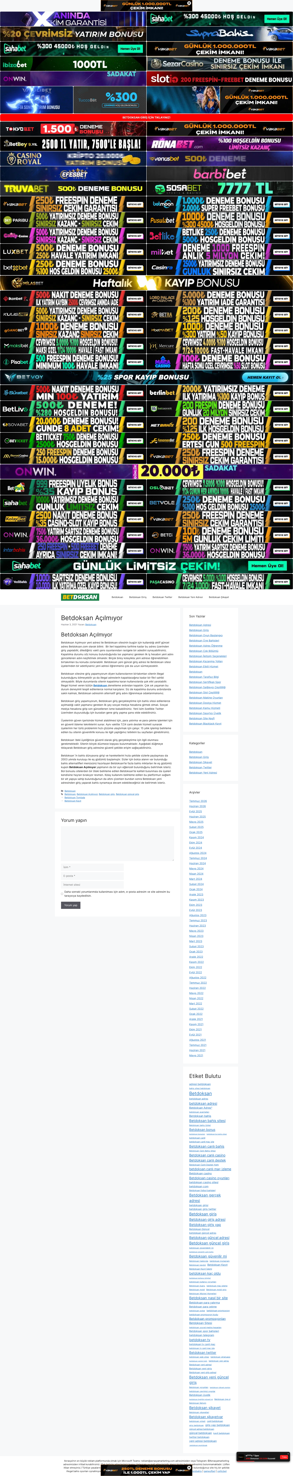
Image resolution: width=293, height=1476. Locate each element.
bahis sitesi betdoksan (199, 1088)
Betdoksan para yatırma (204, 1302)
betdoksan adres (198, 1098)
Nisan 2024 (196, 873)
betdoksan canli (197, 1138)
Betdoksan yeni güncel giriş (209, 1380)
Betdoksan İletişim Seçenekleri (208, 656)
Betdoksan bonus (202, 1130)
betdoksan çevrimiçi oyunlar (202, 1391)
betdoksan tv (199, 1340)
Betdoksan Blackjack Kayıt (205, 723)
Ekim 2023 (195, 904)
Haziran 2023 (197, 925)
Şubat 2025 (196, 827)
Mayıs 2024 (196, 868)
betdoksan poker (197, 1311)
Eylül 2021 (195, 1034)
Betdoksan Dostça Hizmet (205, 702)
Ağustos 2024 (197, 853)
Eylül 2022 (195, 972)
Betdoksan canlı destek (207, 1160)
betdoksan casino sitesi (203, 1182)
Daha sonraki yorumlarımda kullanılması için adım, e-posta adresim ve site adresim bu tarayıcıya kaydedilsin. (117, 893)
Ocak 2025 (196, 832)
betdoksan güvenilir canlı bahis (201, 1252)
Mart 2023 (195, 941)
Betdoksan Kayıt (73, 801)
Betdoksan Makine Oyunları (206, 697)
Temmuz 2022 (198, 982)
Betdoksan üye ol (222, 1399)
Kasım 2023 (196, 899)
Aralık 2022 (196, 956)
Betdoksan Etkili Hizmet (203, 666)
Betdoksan (117, 597)
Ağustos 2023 (197, 915)
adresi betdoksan (200, 1084)
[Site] (73, 204)
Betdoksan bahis (200, 1116)
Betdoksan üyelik (199, 1395)
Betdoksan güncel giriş (127, 794)
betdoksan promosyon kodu (203, 1314)
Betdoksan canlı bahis (206, 1146)
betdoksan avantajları (199, 1112)
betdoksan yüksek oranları (220, 1388)
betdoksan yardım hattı (198, 1361)
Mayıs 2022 (196, 993)
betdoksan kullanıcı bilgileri (200, 1278)
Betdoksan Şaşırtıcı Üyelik (205, 713)
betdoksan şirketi (197, 1421)
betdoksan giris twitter (202, 1209)
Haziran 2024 (197, 863)
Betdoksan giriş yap (205, 1225)
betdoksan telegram (201, 1335)
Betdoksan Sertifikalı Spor (205, 682)
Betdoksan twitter (202, 1352)
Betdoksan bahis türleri (200, 1125)
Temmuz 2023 (198, 920)
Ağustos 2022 (197, 977)
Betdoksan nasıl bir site (208, 1298)
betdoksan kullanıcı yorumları (202, 1282)
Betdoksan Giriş (137, 597)
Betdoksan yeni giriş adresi (202, 1372)
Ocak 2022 (196, 1013)
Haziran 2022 (197, 987)
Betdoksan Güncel (199, 1229)
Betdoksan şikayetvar (206, 1417)
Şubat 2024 (196, 884)
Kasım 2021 (196, 1024)
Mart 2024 (195, 878)
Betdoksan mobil (197, 1289)
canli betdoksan (215, 1421)
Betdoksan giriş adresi (207, 1219)
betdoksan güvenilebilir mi (201, 1248)
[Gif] (146, 283)
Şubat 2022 (196, 1008)
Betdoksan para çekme (203, 1306)
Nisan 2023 (196, 936)
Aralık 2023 (196, 894)
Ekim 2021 (195, 1029)
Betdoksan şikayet (205, 1407)
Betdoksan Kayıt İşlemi (200, 1269)
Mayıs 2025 (196, 821)
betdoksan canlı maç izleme (210, 1169)
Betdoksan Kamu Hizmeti (204, 708)
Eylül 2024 (195, 847)
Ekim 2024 (195, 842)
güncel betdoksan (200, 1433)
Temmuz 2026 (198, 801)
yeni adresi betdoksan (203, 1441)
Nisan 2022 (196, 998)
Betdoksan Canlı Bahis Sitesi (202, 1151)
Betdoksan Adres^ (200, 1107)
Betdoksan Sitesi (200, 1323)
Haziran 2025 (197, 816)
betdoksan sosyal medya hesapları (205, 1327)
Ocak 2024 (196, 889)
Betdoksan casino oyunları (209, 1178)
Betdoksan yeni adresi (200, 1364)
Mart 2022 (195, 1003)
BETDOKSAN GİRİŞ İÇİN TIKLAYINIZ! (146, 117)
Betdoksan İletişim (197, 1403)
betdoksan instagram (220, 1261)
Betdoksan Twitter (162, 597)
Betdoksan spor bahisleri (204, 1331)
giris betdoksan (196, 1425)
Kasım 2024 (196, 837)
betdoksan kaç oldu (205, 1273)
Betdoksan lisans (197, 1286)
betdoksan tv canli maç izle (202, 1348)
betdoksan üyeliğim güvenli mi (201, 1399)
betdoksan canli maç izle (201, 1141)
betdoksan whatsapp (220, 1357)
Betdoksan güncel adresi (209, 1237)
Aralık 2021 (196, 1019)
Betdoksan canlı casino (207, 1155)
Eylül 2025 (195, 811)
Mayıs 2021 (196, 1055)
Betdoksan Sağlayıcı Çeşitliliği (207, 687)
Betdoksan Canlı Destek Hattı (204, 1164)
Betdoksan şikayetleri (199, 1412)
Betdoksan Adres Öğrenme (205, 645)
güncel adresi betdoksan (201, 1429)
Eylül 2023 (195, 910)
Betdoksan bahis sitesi (207, 1121)
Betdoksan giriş (107, 794)
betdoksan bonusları (197, 1134)
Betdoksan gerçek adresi (205, 1198)
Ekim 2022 (195, 967)
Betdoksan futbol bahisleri (202, 1190)
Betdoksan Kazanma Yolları (206, 661)
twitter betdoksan (199, 1437)
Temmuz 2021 (197, 1045)
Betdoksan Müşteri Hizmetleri (202, 1293)
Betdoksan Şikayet (219, 597)
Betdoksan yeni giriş (200, 1368)
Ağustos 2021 (197, 1039)
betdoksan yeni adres (219, 1361)
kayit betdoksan (221, 1433)
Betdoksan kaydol (197, 1265)
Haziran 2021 (197, 1050)
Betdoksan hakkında (198, 1261)
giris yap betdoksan (217, 1425)
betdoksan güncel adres (202, 1233)
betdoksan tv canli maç (202, 1344)
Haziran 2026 (197, 806)
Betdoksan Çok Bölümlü (203, 650)
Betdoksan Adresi (200, 625)
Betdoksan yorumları (198, 1387)
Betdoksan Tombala (75, 797)
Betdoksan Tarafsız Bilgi (204, 676)
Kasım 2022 (196, 962)
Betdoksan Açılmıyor (87, 794)
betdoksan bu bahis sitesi (217, 1134)
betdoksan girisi (198, 1205)
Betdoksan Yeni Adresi (190, 597)
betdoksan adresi (203, 1103)
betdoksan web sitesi (199, 1357)
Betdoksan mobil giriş (216, 1289)
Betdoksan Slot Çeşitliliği (204, 692)
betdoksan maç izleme (217, 1286)
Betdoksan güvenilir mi (208, 1256)
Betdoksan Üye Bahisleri (204, 640)
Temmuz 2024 (198, 858)
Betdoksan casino (200, 1173)
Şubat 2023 (196, 946)
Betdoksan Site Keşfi (202, 718)
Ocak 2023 (196, 951)
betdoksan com (198, 1186)
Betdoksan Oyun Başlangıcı (206, 635)
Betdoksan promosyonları (207, 1319)
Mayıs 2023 (196, 930)
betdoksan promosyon (218, 1310)
